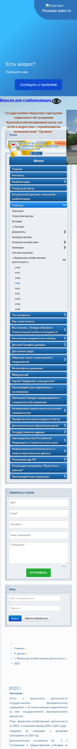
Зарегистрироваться (36, 618)
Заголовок (16, 693)
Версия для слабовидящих (25, 100)
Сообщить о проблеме (38, 85)
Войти (15, 618)
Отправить (38, 572)
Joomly (64, 566)
